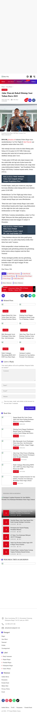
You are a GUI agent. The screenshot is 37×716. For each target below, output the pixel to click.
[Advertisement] (18, 18)
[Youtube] (10, 700)
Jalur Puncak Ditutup (9, 276)
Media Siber (5, 686)
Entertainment (24, 330)
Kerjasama (4, 680)
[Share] (33, 100)
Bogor (22, 348)
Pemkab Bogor (7, 662)
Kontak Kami (5, 683)
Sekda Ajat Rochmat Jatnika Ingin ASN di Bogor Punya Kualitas (21, 543)
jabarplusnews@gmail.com (12, 628)
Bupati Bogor (7, 659)
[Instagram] (6, 700)
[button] (27, 76)
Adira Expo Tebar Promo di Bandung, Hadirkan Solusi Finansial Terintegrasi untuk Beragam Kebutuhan (27, 336)
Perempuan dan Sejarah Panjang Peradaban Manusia (19, 528)
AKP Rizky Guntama (14, 273)
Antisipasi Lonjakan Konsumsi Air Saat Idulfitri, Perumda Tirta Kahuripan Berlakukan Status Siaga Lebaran (27, 355)
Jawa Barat (4, 89)
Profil (3, 692)
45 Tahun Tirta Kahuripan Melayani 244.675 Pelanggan (20, 536)
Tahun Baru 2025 (18, 278)
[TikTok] (17, 700)
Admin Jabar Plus (6, 99)
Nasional (4, 642)
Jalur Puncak (27, 142)
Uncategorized (6, 648)
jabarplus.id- (11, 139)
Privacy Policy (6, 689)
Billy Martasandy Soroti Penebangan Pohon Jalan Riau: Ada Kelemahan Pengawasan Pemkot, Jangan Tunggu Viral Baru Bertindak (9, 336)
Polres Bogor (7, 278)
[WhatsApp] (33, 295)
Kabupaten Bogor (8, 665)
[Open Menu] (31, 76)
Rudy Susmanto (7, 656)
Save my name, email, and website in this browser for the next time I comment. (19, 402)
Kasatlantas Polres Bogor (25, 276)
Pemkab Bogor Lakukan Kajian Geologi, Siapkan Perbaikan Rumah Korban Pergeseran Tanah (21, 551)
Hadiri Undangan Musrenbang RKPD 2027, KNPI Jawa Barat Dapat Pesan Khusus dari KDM (9, 355)
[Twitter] (26, 295)
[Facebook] (22, 295)
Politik (3, 645)
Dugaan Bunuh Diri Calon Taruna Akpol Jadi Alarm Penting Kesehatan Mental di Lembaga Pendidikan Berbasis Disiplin (10, 317)
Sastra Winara (7, 668)
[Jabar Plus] (5, 76)
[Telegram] (30, 295)
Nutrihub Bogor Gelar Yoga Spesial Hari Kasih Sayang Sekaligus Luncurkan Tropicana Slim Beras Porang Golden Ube (21, 521)
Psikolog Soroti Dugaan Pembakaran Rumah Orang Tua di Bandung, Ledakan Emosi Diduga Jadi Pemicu (26, 317)
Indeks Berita (5, 677)
